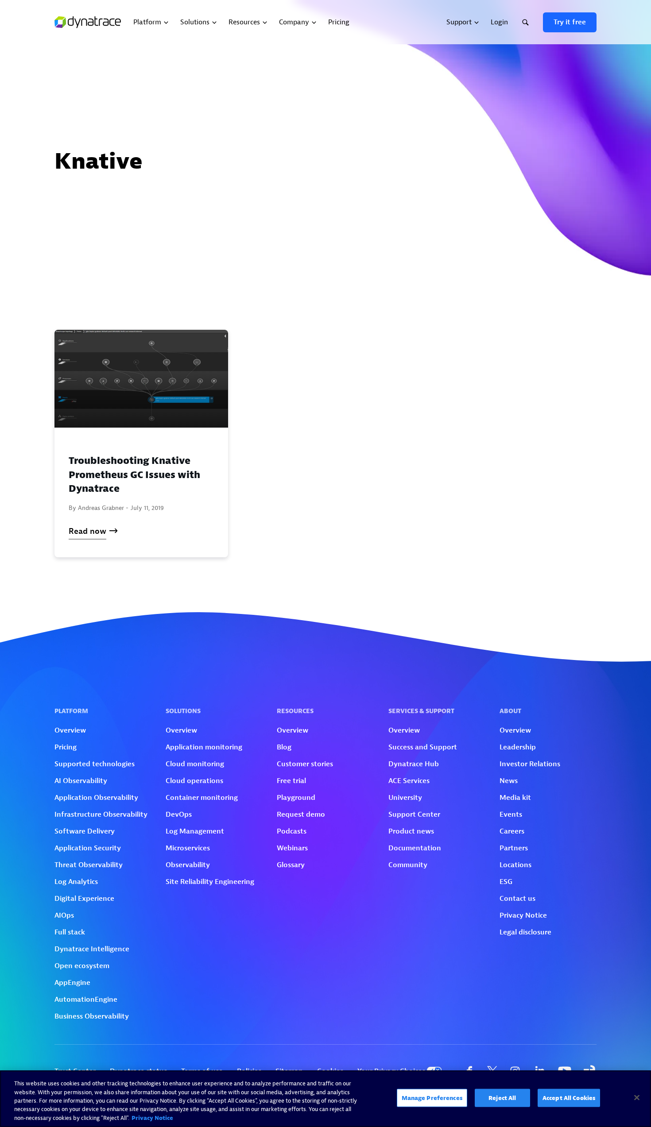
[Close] (637, 1098)
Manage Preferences (432, 1098)
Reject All (502, 1098)
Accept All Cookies (568, 1098)
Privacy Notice (152, 1118)
